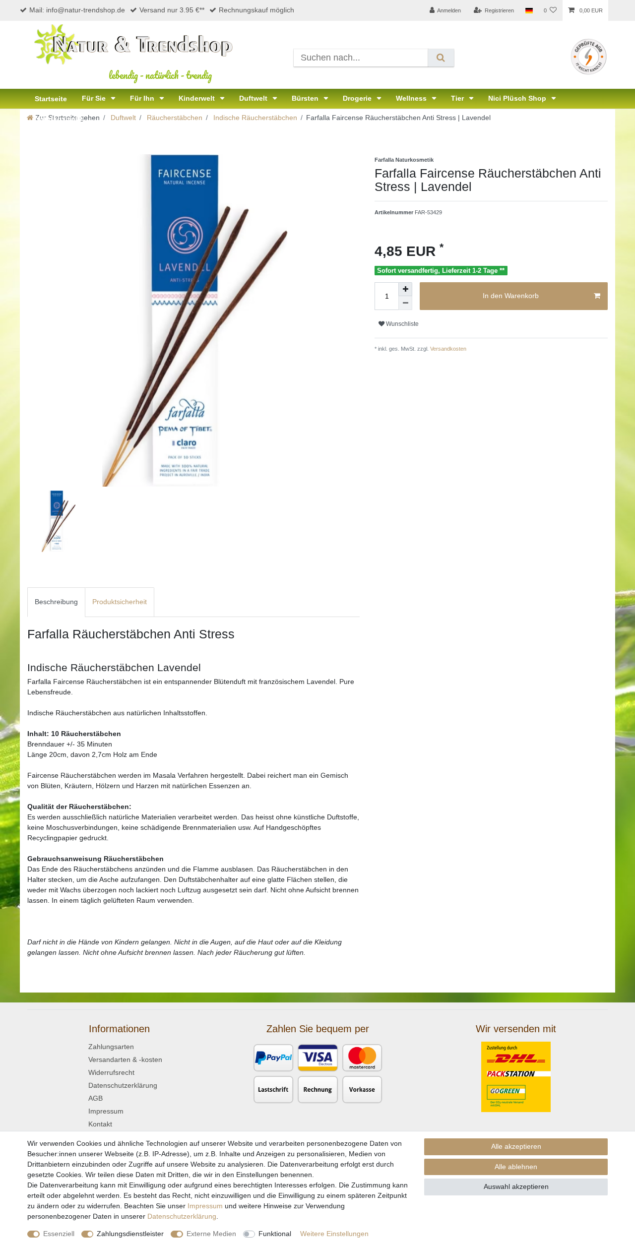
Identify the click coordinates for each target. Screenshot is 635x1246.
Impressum (106, 1111)
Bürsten (306, 98)
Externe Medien (211, 1234)
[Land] (528, 10)
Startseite (51, 99)
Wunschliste (401, 323)
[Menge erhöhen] (405, 289)
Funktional (274, 1234)
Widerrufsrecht (111, 1072)
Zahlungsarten (111, 1047)
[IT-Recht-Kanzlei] (588, 56)
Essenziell (58, 1234)
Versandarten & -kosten (125, 1059)
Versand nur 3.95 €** (171, 10)
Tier (458, 98)
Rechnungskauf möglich (256, 10)
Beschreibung (56, 602)
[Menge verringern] (405, 303)
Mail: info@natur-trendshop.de (77, 10)
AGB (95, 1098)
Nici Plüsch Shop (518, 98)
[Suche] (440, 57)
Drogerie (358, 98)
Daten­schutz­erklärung (181, 1216)
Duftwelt (254, 98)
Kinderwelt (198, 98)
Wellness (412, 98)
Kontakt (100, 1124)
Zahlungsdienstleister (130, 1234)
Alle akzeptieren (516, 1146)
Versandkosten (447, 349)
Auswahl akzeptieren (516, 1186)
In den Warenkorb (511, 296)
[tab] (56, 602)
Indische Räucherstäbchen (254, 118)
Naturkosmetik (59, 119)
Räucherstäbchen (173, 118)
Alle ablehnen (516, 1167)
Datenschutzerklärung (122, 1085)
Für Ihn (143, 98)
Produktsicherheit (119, 602)
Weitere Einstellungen (334, 1234)
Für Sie (95, 98)
